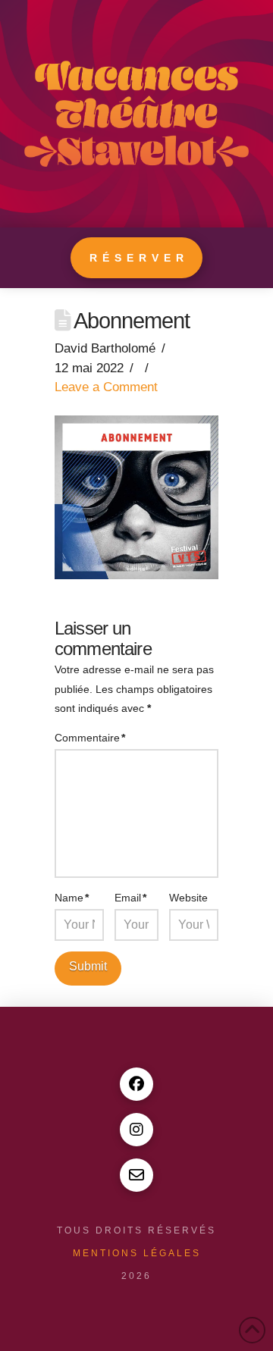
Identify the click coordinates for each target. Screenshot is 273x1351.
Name (72, 898)
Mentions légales (137, 1253)
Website (188, 898)
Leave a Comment (106, 387)
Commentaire (90, 738)
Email (130, 898)
